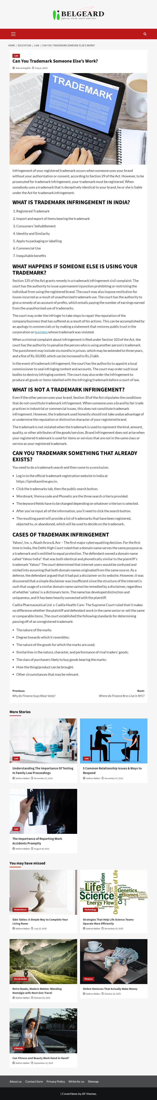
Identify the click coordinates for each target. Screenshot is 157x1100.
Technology (90, 909)
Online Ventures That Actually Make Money (110, 989)
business (41, 332)
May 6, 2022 (41, 68)
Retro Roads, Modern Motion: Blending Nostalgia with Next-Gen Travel (37, 991)
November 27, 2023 (43, 778)
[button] (13, 33)
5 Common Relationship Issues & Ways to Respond (112, 770)
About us (16, 1081)
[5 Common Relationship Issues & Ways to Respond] (114, 740)
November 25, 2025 (114, 928)
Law (16, 55)
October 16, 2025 (113, 994)
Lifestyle (18, 1048)
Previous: (34, 693)
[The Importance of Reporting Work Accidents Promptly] (43, 811)
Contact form (34, 1081)
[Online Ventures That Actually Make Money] (114, 961)
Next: (122, 693)
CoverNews (70, 1093)
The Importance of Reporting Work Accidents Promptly (37, 841)
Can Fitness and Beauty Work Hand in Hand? (40, 1058)
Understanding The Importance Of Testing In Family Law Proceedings (42, 770)
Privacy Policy (56, 1081)
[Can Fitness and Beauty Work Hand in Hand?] (43, 1030)
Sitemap (93, 1081)
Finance (88, 979)
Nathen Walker (23, 778)
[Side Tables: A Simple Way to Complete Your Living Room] (43, 892)
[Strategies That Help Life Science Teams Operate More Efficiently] (114, 892)
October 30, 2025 (42, 998)
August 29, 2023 (41, 848)
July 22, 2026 (40, 928)
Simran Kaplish (23, 68)
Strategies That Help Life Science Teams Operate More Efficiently (108, 922)
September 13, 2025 (43, 1063)
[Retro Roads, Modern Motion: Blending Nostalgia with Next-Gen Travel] (43, 961)
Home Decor (20, 909)
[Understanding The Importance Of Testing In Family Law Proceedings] (43, 740)
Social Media (20, 979)
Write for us (76, 1081)
